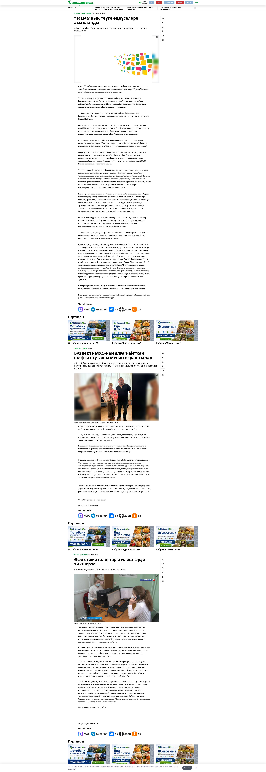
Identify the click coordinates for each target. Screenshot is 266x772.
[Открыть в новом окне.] (84, 309)
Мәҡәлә (72, 7)
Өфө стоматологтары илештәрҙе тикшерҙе (140, 8)
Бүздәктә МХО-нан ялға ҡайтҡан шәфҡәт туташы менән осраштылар (109, 8)
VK (151, 2)
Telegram (169, 2)
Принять (187, 768)
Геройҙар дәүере (80, 348)
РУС (159, 2)
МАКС (189, 2)
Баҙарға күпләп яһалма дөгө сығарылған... (170, 8)
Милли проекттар (81, 555)
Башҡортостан (80, 2)
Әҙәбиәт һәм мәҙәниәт (83, 13)
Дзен (180, 2)
